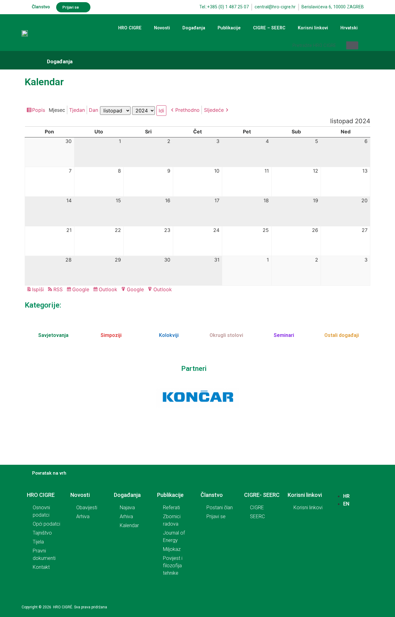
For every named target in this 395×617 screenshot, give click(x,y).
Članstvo (41, 7)
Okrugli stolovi (226, 335)
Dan (93, 110)
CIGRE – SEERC (269, 28)
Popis (39, 110)
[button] (73, 7)
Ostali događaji (341, 335)
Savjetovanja (53, 335)
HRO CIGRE (130, 28)
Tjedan (77, 110)
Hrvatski (349, 28)
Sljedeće (214, 110)
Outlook (109, 290)
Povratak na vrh (49, 473)
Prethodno (187, 110)
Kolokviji (169, 335)
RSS (58, 289)
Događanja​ (60, 61)
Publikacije (229, 28)
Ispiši (39, 289)
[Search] (352, 45)
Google (81, 290)
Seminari (284, 335)
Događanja (193, 28)
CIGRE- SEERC (262, 495)
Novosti (162, 28)
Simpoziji (111, 335)
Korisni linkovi (313, 28)
